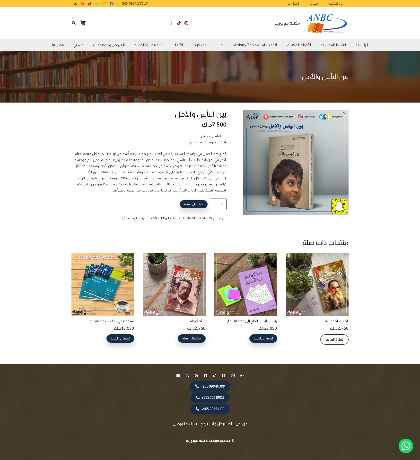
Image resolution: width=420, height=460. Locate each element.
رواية (123, 218)
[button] (74, 23)
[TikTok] (89, 3)
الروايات (163, 218)
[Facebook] (111, 3)
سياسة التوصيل (185, 424)
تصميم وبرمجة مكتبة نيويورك (208, 441)
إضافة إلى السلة (193, 204)
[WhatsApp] (97, 3)
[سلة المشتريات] (83, 23)
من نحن (241, 424)
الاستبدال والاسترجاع (216, 424)
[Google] (82, 3)
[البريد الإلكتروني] (178, 375)
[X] (75, 3)
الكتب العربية (148, 218)
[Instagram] (104, 3)
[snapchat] (223, 375)
